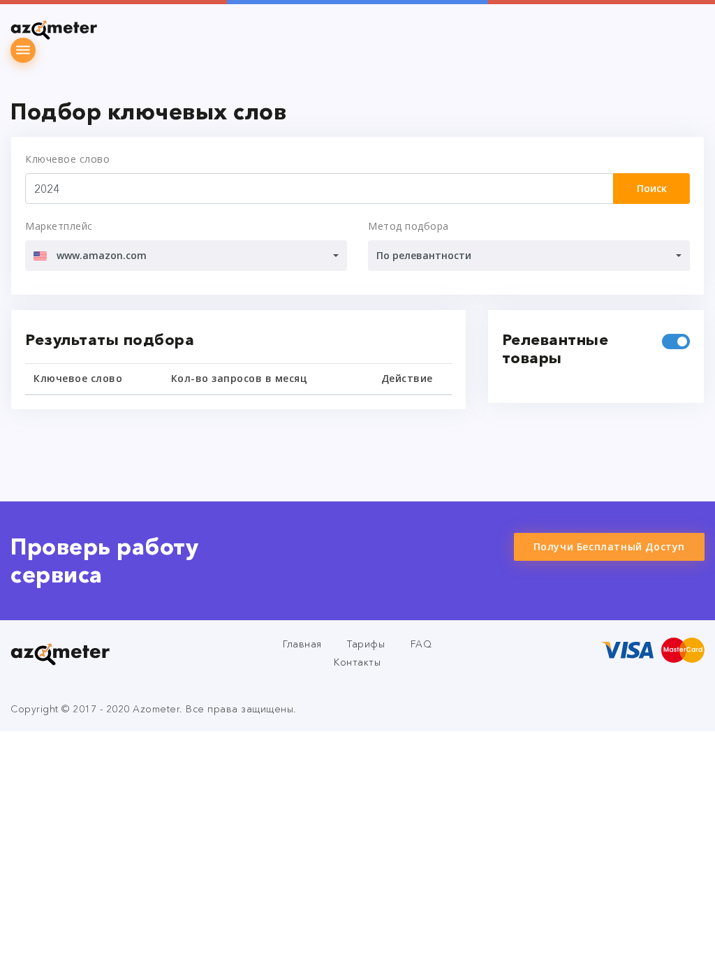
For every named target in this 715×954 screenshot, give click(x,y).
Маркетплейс (59, 226)
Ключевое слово (67, 159)
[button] (186, 255)
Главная (302, 644)
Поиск (652, 188)
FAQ (421, 644)
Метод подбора (408, 226)
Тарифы (366, 644)
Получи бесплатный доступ (609, 546)
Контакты (357, 662)
